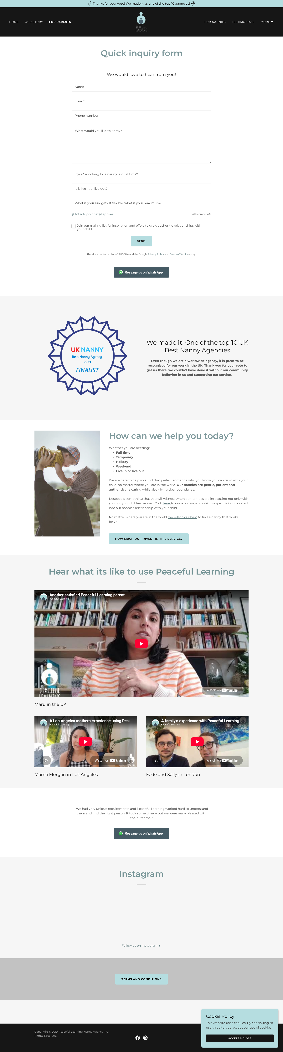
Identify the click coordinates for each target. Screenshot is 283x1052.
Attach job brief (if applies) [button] (95, 214)
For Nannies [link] (215, 22)
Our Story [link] (34, 22)
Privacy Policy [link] (156, 254)
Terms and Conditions (141, 979)
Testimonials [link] (243, 22)
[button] (267, 22)
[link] (141, 21)
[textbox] (141, 86)
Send (141, 241)
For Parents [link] (60, 22)
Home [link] (14, 22)
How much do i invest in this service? (149, 539)
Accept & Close (239, 1038)
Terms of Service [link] (179, 254)
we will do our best (182, 517)
